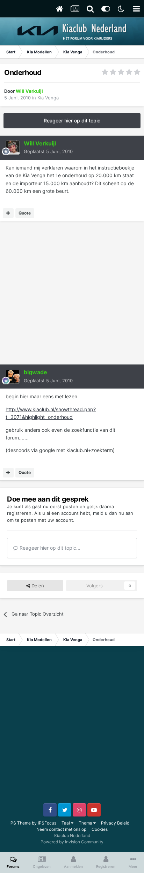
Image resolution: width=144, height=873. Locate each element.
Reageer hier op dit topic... (49, 548)
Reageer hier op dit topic (72, 120)
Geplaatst (48, 151)
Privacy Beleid (115, 823)
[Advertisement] (72, 292)
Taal (66, 823)
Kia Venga (48, 97)
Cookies (100, 829)
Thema (86, 823)
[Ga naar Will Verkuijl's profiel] (13, 148)
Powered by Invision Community (72, 841)
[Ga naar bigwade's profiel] (13, 377)
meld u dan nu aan (113, 513)
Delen (37, 585)
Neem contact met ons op (61, 829)
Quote (25, 213)
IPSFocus (47, 823)
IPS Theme (20, 823)
